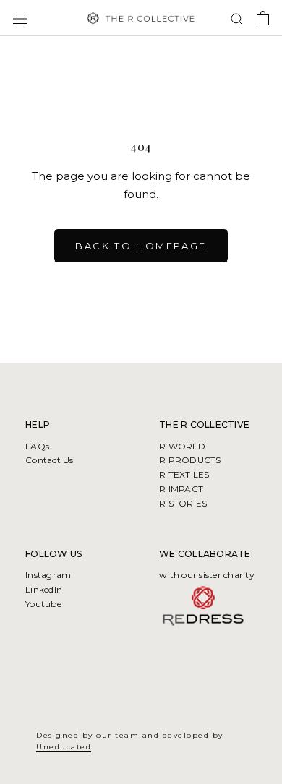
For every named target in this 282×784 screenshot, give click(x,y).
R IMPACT (181, 488)
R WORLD (182, 446)
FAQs (37, 446)
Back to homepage (141, 245)
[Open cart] (263, 18)
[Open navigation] (20, 18)
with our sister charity (207, 574)
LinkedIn (43, 589)
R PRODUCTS (190, 460)
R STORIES (183, 503)
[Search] (237, 18)
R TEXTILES (184, 474)
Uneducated (63, 746)
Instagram (48, 574)
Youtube (43, 603)
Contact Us (49, 460)
